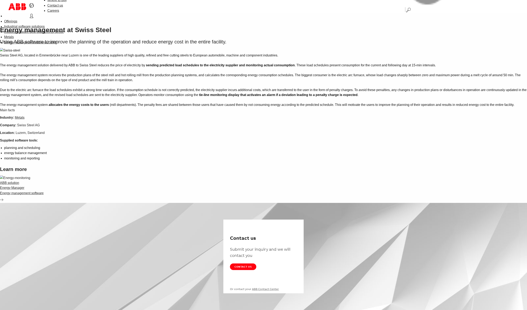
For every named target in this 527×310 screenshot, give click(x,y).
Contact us (55, 5)
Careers (53, 10)
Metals (9, 37)
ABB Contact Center (265, 289)
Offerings (10, 21)
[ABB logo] (17, 6)
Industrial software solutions (24, 26)
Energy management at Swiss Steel (30, 42)
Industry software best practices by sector (34, 32)
